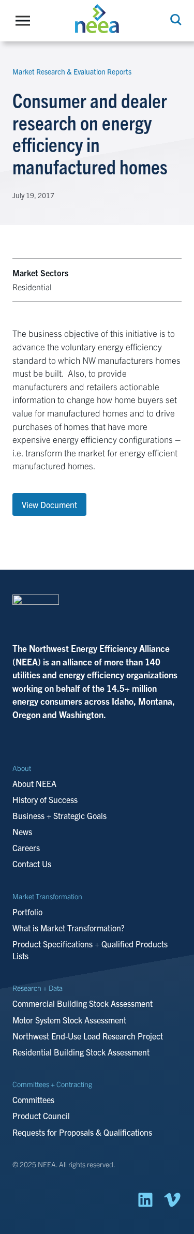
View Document (49, 504)
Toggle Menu (25, 21)
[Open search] (175, 20)
